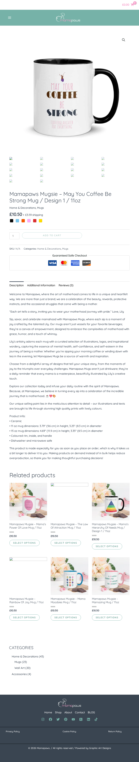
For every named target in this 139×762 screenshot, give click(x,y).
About (68, 712)
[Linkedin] (88, 719)
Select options (24, 542)
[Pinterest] (65, 719)
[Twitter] (58, 719)
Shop (58, 712)
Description (16, 285)
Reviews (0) (66, 285)
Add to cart (52, 235)
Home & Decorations (22, 207)
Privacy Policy (13, 731)
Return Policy (115, 731)
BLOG (91, 712)
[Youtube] (73, 719)
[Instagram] (43, 719)
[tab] (16, 285)
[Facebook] (50, 719)
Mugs (40, 207)
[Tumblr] (81, 719)
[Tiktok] (96, 719)
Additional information (41, 285)
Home (48, 712)
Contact (80, 712)
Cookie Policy (69, 731)
